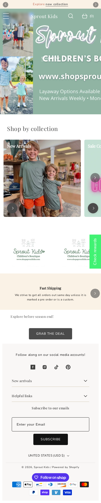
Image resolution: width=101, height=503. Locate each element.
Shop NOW (50, 58)
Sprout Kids (42, 467)
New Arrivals (19, 146)
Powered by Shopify (65, 467)
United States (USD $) (46, 455)
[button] (6, 16)
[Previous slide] (5, 4)
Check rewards (95, 251)
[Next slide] (95, 4)
